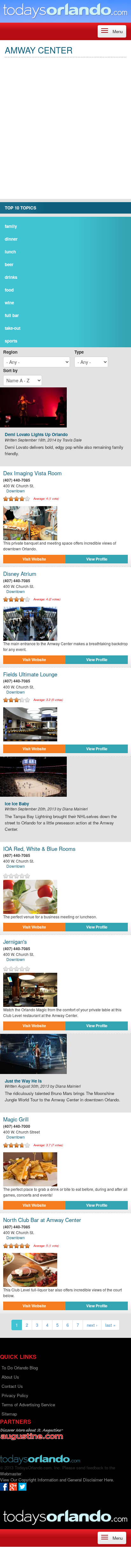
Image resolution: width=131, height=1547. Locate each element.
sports (11, 341)
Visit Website (34, 559)
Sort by (10, 370)
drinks (11, 277)
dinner (11, 239)
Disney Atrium (19, 573)
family (11, 226)
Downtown (15, 490)
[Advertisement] (65, 133)
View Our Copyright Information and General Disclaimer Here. (57, 1480)
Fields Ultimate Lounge (30, 674)
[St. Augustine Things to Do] (31, 1434)
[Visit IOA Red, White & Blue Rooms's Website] (65, 897)
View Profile (96, 559)
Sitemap (9, 1414)
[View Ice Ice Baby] (65, 777)
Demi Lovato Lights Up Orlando (36, 434)
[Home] (65, 10)
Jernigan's (15, 941)
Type (79, 352)
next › (92, 1325)
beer (9, 264)
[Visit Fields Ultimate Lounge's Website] (65, 724)
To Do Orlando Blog (20, 1368)
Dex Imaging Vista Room (32, 473)
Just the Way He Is (23, 1081)
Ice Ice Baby (17, 804)
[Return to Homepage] (40, 1459)
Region (10, 352)
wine (9, 303)
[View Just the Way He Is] (65, 1054)
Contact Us (12, 1386)
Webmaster (10, 1474)
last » (110, 1325)
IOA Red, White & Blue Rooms (39, 848)
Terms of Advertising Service (28, 1405)
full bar (12, 315)
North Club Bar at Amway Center (42, 1220)
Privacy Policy (15, 1395)
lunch (10, 252)
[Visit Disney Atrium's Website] (65, 624)
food (9, 290)
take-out (12, 328)
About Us (10, 1377)
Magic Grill (16, 1119)
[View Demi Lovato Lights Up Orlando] (65, 407)
